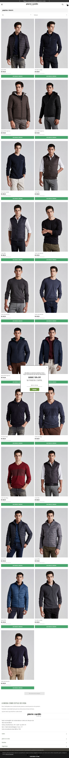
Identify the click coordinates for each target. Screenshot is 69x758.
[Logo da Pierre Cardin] (32, 4)
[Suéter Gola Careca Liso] (51, 227)
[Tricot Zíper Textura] (17, 410)
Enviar (34, 389)
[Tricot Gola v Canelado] (17, 166)
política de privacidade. (9, 754)
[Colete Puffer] (51, 166)
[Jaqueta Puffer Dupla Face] (17, 104)
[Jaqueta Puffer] (17, 43)
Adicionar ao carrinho (18, 76)
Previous (20, 1)
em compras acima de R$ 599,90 (34, 1)
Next (49, 1)
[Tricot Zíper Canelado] (51, 43)
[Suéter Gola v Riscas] (51, 410)
